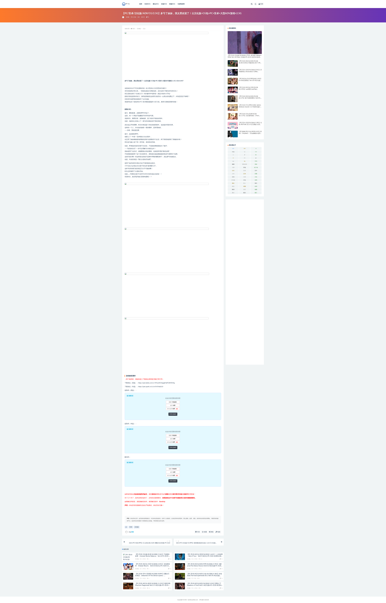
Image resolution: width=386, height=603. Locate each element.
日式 (233, 177)
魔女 (233, 192)
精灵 (233, 186)
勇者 (256, 164)
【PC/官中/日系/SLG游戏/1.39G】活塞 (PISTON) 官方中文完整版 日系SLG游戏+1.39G (250, 124)
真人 (244, 183)
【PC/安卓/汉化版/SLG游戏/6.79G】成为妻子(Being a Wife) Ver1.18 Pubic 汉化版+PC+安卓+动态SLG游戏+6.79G (244, 57)
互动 (256, 161)
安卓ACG (147, 4)
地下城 (256, 167)
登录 (261, 4)
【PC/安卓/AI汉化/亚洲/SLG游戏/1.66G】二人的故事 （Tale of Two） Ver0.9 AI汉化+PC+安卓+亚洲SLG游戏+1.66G (205, 556)
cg (244, 151)
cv (233, 154)
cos (256, 151)
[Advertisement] (245, 282)
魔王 (256, 192)
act (233, 148)
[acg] (123, 17)
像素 (233, 164)
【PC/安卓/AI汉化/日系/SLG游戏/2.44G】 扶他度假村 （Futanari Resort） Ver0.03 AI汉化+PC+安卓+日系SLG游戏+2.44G (152, 565)
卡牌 (233, 167)
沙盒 (244, 180)
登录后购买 (172, 414)
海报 (211, 532)
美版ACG (172, 4)
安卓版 (127, 17)
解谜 (233, 189)
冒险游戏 (244, 164)
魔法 (244, 192)
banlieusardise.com (193, 599)
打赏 (198, 532)
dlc (256, 154)
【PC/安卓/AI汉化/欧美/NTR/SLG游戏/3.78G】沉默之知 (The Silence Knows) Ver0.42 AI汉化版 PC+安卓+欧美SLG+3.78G (204, 565)
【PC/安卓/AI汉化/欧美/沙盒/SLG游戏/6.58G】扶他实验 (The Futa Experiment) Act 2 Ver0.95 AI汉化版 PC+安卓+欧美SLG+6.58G (204, 575)
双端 (244, 167)
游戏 (256, 180)
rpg (233, 161)
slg (244, 161)
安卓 (130, 527)
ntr (244, 158)
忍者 (244, 173)
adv (245, 148)
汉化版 (137, 527)
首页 (140, 4)
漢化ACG (156, 4)
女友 (233, 170)
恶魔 (256, 173)
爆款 (233, 183)
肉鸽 (256, 186)
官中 (256, 170)
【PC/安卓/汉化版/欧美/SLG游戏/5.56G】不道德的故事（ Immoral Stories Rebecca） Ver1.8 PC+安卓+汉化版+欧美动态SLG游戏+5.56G (152, 556)
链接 (218, 532)
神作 (256, 183)
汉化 (256, 177)
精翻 (244, 186)
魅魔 (256, 189)
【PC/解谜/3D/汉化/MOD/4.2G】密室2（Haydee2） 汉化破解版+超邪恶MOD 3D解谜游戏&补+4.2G (250, 133)
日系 (244, 177)
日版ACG (164, 4)
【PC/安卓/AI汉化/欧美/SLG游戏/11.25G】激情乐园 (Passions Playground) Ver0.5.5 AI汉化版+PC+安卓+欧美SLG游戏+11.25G (152, 585)
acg (131, 532)
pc (126, 527)
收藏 (205, 532)
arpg (233, 151)
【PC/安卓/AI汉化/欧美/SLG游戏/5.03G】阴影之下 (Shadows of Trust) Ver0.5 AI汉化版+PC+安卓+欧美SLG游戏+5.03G (205, 585)
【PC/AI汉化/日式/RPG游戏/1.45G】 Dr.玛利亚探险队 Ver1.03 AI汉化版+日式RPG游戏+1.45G (250, 80)
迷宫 (244, 189)
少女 (233, 173)
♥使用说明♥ (181, 4)
